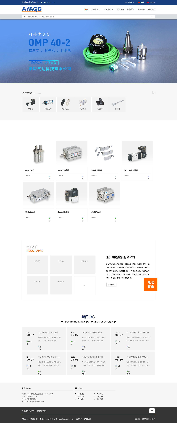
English (152, 2)
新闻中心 (141, 9)
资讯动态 (100, 396)
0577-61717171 (49, 2)
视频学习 (130, 9)
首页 (86, 9)
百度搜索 (41, 411)
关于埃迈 (100, 394)
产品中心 (107, 9)
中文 (142, 2)
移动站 (130, 2)
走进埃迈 (94, 9)
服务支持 (120, 9)
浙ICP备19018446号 (148, 419)
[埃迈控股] (31, 9)
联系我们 (151, 9)
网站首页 (81, 394)
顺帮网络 (33, 411)
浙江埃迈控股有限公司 (30, 2)
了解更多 (111, 284)
